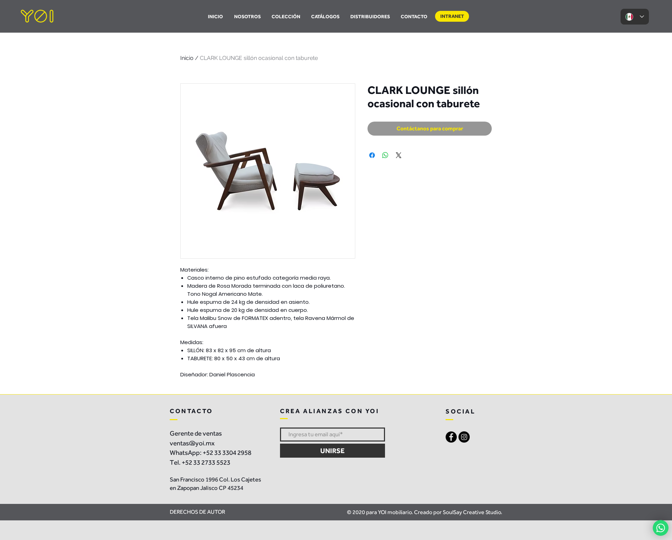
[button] (325, 16)
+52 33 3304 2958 (227, 452)
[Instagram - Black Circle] (464, 437)
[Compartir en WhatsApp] (385, 155)
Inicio (187, 58)
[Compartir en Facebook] (372, 155)
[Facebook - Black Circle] (451, 437)
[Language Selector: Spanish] (635, 17)
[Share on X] (398, 155)
